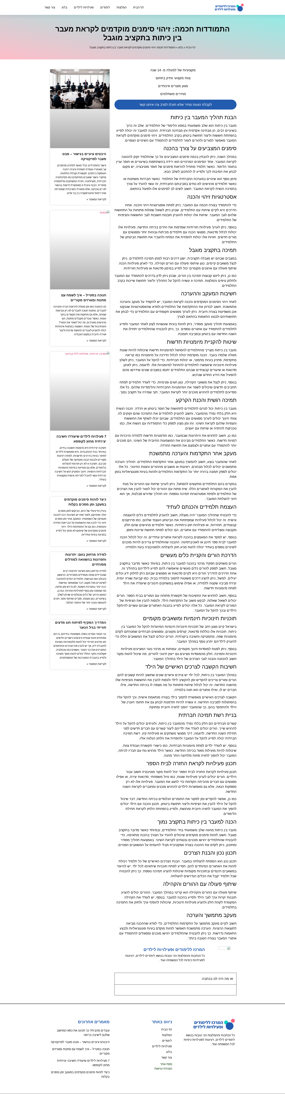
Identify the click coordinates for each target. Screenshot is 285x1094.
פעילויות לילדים (84, 7)
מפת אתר (166, 1064)
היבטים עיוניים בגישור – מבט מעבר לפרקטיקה (80, 1042)
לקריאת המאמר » (96, 199)
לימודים (105, 7)
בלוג (64, 7)
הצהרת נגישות (163, 1068)
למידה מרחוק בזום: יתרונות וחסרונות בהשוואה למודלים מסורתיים (85, 559)
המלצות (122, 7)
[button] (119, 978)
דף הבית (138, 7)
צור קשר (50, 7)
